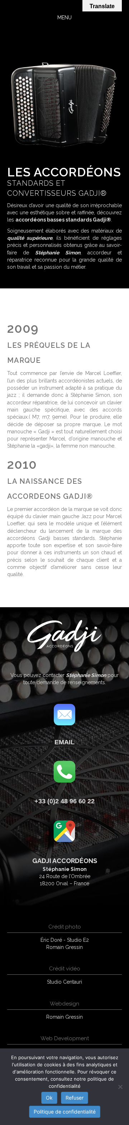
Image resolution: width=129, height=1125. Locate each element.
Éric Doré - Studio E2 (64, 940)
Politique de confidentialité (65, 1112)
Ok (49, 1098)
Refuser (74, 1098)
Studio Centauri (64, 982)
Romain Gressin (64, 947)
